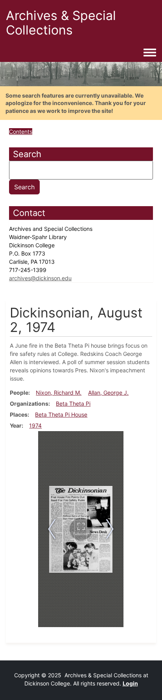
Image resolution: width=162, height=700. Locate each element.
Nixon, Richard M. (58, 392)
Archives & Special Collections (61, 23)
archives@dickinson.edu (40, 278)
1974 (35, 425)
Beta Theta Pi (73, 403)
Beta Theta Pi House (61, 414)
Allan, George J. (108, 392)
